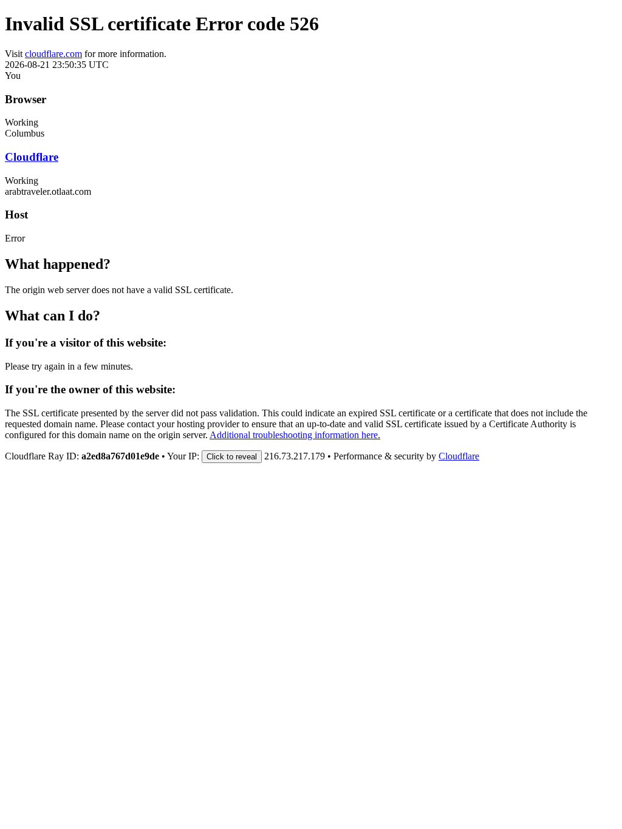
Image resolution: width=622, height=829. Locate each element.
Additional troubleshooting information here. (295, 435)
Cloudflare (31, 157)
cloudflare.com (53, 54)
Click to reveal (232, 456)
